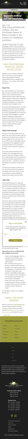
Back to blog (7, 315)
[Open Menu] (24, 3)
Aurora (16, 331)
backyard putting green (14, 310)
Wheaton (17, 334)
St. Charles (17, 328)
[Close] (26, 222)
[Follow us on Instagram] (15, 417)
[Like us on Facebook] (12, 417)
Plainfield (16, 337)
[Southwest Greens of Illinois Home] (6, 3)
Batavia (4, 328)
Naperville (5, 325)
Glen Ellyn (5, 334)
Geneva (16, 325)
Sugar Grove (5, 331)
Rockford (5, 337)
